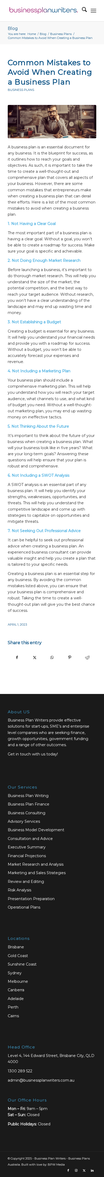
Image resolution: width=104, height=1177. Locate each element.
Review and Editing (26, 881)
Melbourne (18, 981)
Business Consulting (26, 813)
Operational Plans (24, 907)
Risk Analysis (19, 890)
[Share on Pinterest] (69, 658)
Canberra (16, 990)
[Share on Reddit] (87, 658)
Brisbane (16, 947)
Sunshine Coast (22, 964)
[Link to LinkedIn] (92, 1170)
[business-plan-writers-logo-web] (43, 10)
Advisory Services (24, 821)
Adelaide (16, 998)
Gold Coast (18, 955)
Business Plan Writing (28, 795)
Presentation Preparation (31, 898)
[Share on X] (34, 658)
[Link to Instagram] (76, 1170)
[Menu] (93, 10)
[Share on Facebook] (17, 658)
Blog (13, 28)
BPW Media (56, 1164)
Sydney (15, 973)
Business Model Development (36, 830)
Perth (13, 1007)
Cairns (13, 1016)
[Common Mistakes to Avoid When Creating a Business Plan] (52, 121)
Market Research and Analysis (35, 864)
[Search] (82, 10)
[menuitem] (82, 10)
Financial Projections (27, 855)
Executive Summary (27, 847)
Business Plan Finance (28, 804)
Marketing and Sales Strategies (37, 872)
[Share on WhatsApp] (52, 658)
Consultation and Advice (30, 838)
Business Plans (21, 90)
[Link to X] (84, 1170)
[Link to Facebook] (68, 1170)
